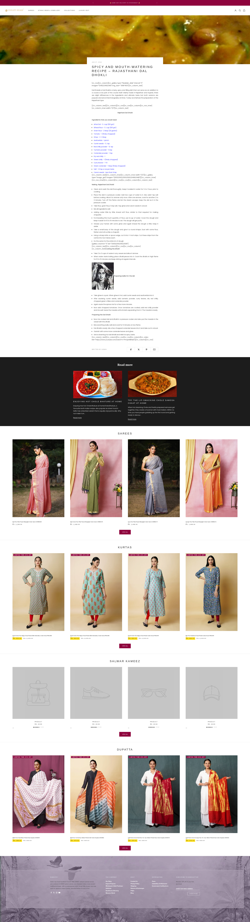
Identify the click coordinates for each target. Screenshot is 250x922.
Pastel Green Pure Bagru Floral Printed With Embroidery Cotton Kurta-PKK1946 (89, 635)
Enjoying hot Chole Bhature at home (97, 402)
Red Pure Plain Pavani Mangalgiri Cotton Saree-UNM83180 (27, 521)
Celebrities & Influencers (159, 883)
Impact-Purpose (111, 883)
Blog (132, 893)
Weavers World (110, 893)
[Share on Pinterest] (146, 349)
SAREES (31, 10)
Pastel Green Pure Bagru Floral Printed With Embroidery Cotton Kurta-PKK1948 (32, 635)
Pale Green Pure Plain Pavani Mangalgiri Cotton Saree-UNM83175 (86, 521)
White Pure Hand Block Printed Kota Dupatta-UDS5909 (26, 837)
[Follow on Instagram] (57, 893)
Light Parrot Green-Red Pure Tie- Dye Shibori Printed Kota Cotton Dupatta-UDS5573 (149, 837)
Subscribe (193, 893)
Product (38, 721)
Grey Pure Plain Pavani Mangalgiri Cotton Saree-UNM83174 (143, 521)
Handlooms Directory (112, 890)
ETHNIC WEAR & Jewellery (49, 10)
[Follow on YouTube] (59, 893)
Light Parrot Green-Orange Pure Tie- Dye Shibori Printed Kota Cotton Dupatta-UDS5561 (207, 837)
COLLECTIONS (69, 10)
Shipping (133, 886)
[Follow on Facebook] (51, 893)
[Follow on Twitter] (54, 893)
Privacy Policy (135, 883)
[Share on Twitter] (138, 349)
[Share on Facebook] (131, 349)
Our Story (109, 881)
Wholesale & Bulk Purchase (114, 886)
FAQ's (132, 890)
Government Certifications (160, 886)
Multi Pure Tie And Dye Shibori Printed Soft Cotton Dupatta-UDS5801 (87, 837)
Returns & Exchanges (137, 888)
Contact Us (134, 881)
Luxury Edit (84, 10)
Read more (77, 418)
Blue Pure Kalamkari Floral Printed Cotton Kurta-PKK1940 (200, 635)
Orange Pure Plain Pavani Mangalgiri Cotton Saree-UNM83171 (201, 521)
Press (153, 881)
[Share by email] (154, 349)
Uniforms (108, 888)
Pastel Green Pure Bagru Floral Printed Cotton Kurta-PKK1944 (143, 635)
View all (125, 532)
